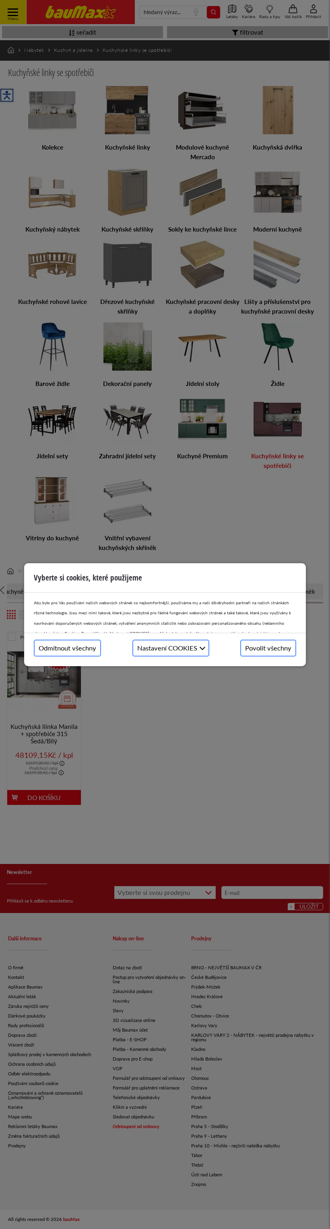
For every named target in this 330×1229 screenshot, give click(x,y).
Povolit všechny (268, 647)
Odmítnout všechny (67, 647)
